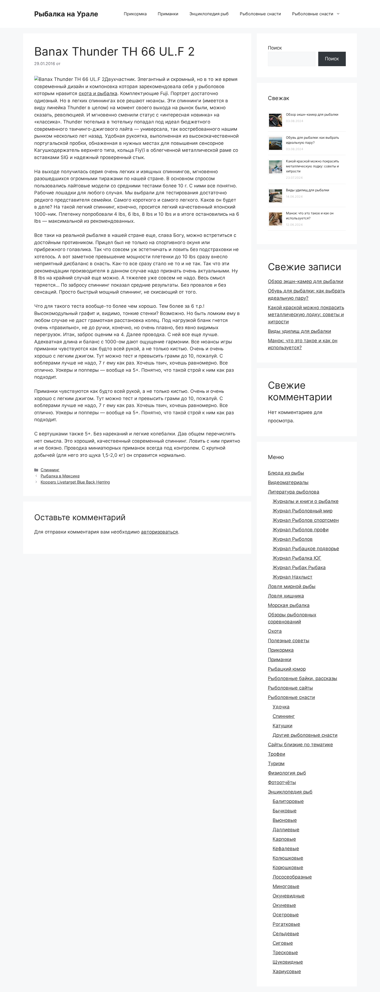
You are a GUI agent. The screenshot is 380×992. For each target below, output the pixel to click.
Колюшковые (288, 858)
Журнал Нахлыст (292, 577)
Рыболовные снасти (260, 13)
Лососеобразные (292, 877)
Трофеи (276, 754)
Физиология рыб (287, 773)
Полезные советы (288, 640)
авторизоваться (159, 532)
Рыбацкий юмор (287, 669)
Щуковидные (288, 962)
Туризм (276, 763)
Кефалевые (286, 848)
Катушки (282, 725)
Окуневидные (289, 896)
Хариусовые (287, 971)
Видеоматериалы (288, 482)
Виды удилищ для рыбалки (307, 190)
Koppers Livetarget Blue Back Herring (75, 482)
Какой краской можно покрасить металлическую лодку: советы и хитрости (312, 166)
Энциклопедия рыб (209, 13)
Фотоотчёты (282, 782)
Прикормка (135, 13)
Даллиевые (286, 829)
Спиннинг (50, 469)
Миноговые (286, 886)
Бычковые (285, 811)
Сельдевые (286, 933)
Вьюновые (285, 820)
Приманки (168, 13)
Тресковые (285, 952)
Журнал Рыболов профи (301, 529)
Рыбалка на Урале (66, 14)
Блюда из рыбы (286, 473)
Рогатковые (286, 924)
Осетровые (286, 914)
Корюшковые (288, 867)
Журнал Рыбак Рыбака (299, 567)
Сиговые (283, 943)
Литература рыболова (293, 492)
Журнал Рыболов (293, 539)
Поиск (275, 48)
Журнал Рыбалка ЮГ (297, 558)
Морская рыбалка (289, 605)
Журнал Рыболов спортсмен (306, 520)
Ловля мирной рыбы (291, 586)
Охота (275, 631)
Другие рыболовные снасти (305, 735)
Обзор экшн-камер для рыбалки (312, 114)
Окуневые (284, 905)
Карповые (284, 839)
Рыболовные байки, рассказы (302, 678)
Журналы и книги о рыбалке (306, 501)
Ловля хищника (286, 596)
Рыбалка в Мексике (60, 475)
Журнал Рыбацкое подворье (306, 548)
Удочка (281, 707)
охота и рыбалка (98, 93)
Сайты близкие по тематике (300, 744)
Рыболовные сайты (290, 688)
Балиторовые (288, 801)
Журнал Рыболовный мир (302, 511)
